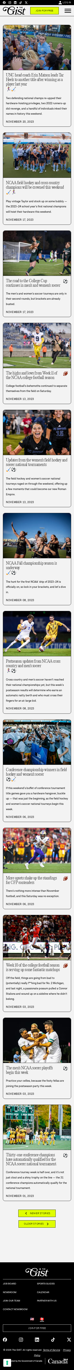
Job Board (9, 1283)
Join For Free (44, 10)
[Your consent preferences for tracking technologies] (7, 1363)
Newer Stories (37, 1213)
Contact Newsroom (15, 1309)
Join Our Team (11, 1300)
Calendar (43, 1292)
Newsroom (9, 1292)
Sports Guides (46, 1283)
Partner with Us (47, 1300)
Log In (67, 2)
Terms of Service (51, 1349)
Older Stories (37, 1224)
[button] (68, 11)
